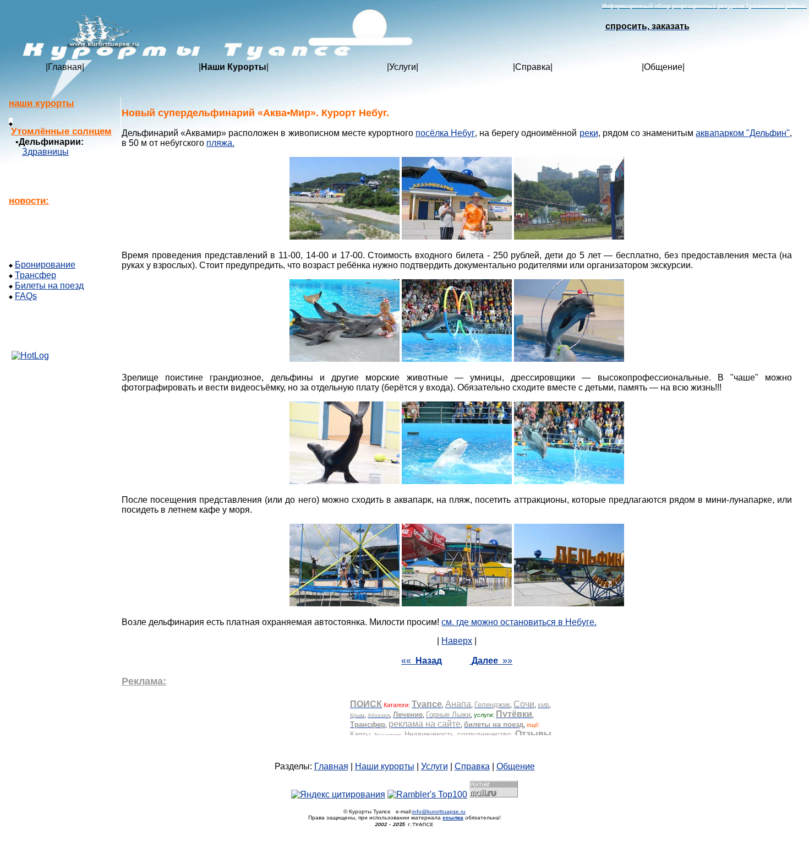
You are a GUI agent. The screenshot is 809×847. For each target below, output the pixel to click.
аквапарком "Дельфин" (743, 133)
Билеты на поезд (49, 285)
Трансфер (35, 275)
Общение (663, 67)
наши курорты (41, 103)
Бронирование (45, 264)
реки (589, 133)
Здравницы (45, 151)
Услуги (402, 67)
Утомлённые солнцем (61, 131)
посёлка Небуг (445, 133)
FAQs (26, 296)
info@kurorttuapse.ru (439, 811)
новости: (29, 201)
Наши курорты (384, 766)
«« (421, 660)
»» (492, 660)
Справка (532, 67)
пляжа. (220, 143)
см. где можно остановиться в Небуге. (519, 622)
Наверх (456, 640)
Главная (65, 67)
